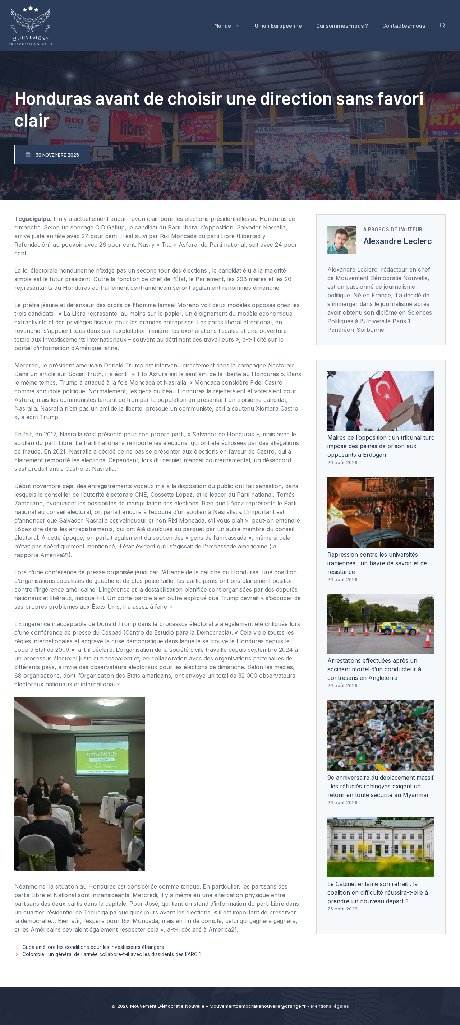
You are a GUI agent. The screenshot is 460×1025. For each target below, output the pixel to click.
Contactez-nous (404, 25)
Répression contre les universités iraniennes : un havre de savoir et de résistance (377, 563)
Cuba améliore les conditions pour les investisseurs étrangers (93, 947)
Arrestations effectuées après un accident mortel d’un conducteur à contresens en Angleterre (374, 669)
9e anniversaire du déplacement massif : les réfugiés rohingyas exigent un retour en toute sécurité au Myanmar (380, 786)
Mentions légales (330, 1006)
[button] (443, 25)
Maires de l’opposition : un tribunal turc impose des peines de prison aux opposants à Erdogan (380, 446)
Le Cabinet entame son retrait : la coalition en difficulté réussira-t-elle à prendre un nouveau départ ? (377, 892)
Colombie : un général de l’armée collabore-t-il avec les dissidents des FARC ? (112, 954)
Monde (222, 25)
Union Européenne (278, 25)
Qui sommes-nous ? (342, 25)
